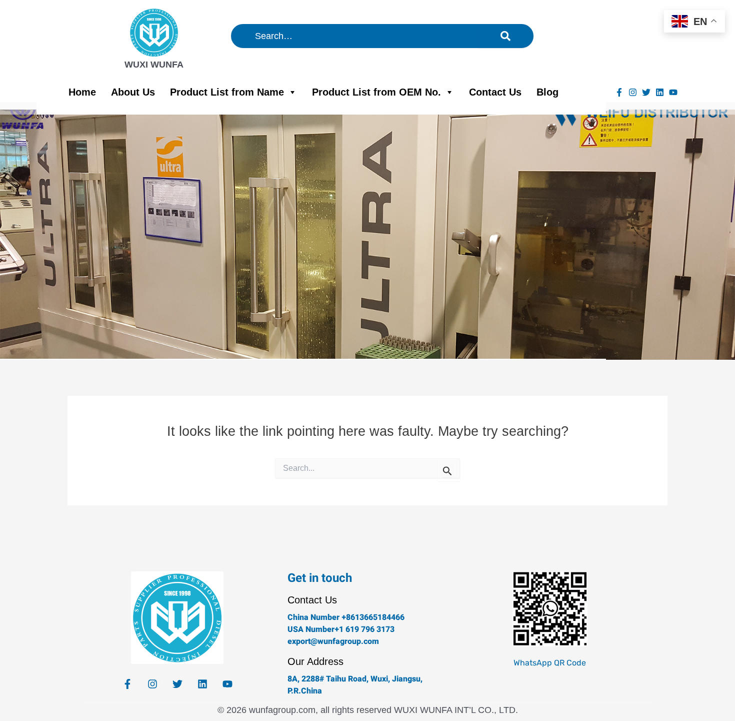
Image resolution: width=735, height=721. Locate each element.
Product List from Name (227, 92)
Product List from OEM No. (376, 92)
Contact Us (495, 92)
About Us (133, 92)
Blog (547, 92)
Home (82, 92)
